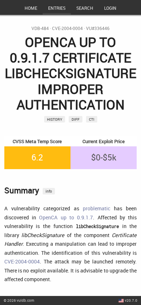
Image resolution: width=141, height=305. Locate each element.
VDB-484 (40, 28)
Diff (76, 119)
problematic (96, 208)
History (54, 119)
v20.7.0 (131, 300)
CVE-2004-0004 (67, 28)
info (49, 191)
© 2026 (19, 300)
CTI (91, 119)
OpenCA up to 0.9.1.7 (66, 217)
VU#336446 (98, 28)
